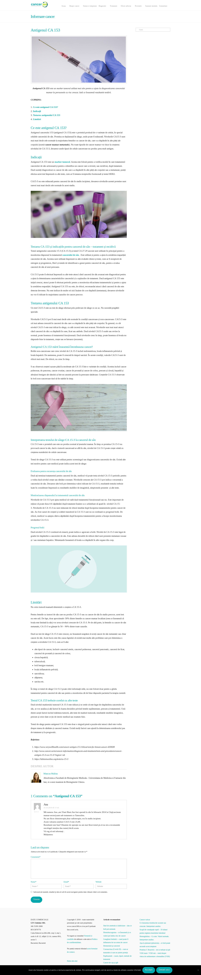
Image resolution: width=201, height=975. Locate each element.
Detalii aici (164, 969)
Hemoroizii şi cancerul (111, 946)
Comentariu (35, 857)
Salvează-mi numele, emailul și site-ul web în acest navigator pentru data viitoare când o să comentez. (70, 892)
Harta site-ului (72, 961)
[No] (198, 970)
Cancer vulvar (145, 920)
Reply (37, 811)
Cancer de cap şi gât (110, 963)
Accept (148, 969)
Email (66, 882)
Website (98, 882)
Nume (33, 882)
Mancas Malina (51, 773)
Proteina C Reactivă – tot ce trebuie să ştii (155, 950)
